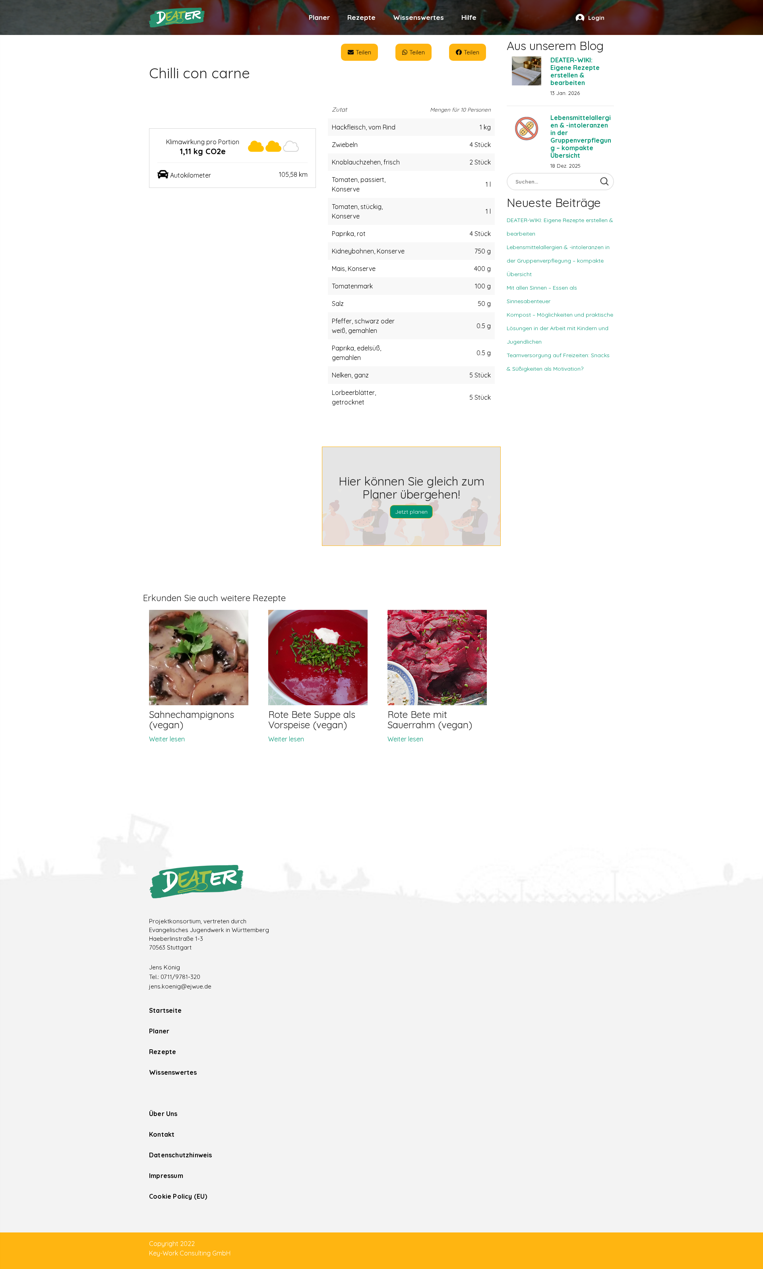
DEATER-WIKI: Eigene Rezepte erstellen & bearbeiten (575, 71)
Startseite (165, 1010)
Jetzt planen (411, 511)
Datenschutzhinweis (180, 1155)
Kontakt (161, 1134)
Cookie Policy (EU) (178, 1196)
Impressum (166, 1176)
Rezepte (361, 17)
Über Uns (163, 1114)
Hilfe (468, 17)
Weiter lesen (167, 739)
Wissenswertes (418, 17)
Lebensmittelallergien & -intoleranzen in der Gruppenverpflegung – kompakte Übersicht (580, 136)
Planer (319, 17)
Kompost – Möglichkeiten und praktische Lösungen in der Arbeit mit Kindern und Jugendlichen (560, 328)
